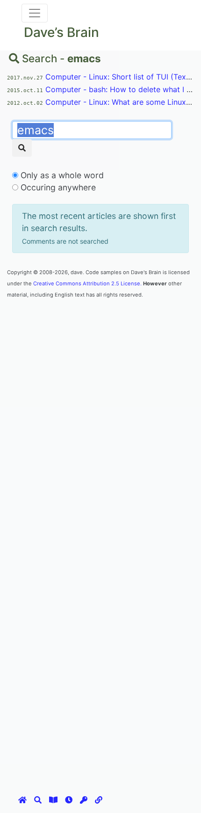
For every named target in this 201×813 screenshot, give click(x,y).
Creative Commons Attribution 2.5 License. (87, 283)
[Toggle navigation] (35, 13)
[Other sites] (98, 800)
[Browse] (53, 800)
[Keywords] (83, 800)
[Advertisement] (100, 400)
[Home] (22, 800)
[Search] (22, 148)
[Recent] (68, 800)
